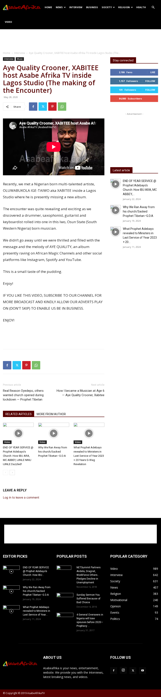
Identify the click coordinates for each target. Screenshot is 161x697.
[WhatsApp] (62, 106)
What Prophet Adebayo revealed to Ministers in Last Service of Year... (36, 611)
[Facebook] (33, 106)
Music (20, 58)
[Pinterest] (52, 106)
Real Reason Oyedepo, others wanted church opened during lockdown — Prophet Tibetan (23, 395)
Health (141, 7)
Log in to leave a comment (21, 497)
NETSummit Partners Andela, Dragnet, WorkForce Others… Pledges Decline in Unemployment (89, 575)
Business (92, 7)
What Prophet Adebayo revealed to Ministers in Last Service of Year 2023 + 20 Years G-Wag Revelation (89, 456)
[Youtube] (142, 670)
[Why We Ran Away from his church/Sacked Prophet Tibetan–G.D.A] (53, 433)
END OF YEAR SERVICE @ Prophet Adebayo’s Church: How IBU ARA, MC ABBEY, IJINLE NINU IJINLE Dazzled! (18, 456)
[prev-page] (5, 472)
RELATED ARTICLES (18, 414)
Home (48, 7)
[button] (153, 7)
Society (107, 7)
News (59, 7)
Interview (75, 7)
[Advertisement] (80, 38)
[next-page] (12, 472)
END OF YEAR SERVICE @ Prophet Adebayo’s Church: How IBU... (36, 571)
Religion (124, 7)
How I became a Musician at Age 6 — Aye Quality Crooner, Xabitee (80, 393)
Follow (150, 81)
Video (8, 21)
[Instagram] (123, 670)
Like (152, 72)
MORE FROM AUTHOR (51, 414)
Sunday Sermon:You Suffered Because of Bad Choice (88, 598)
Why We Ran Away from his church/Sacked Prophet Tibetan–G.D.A (52, 451)
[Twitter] (43, 106)
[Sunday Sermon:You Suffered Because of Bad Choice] (65, 598)
